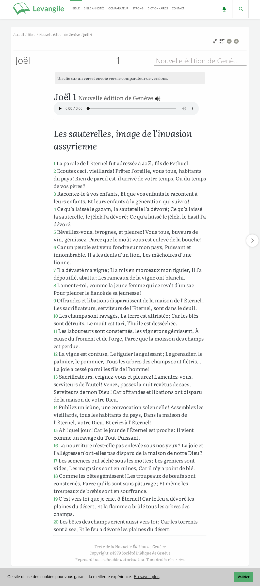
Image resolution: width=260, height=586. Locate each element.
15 (56, 430)
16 (56, 445)
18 (56, 475)
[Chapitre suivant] (252, 240)
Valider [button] (243, 577)
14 (56, 407)
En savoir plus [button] (146, 577)
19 (56, 498)
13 (56, 376)
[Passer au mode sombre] (224, 9)
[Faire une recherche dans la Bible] (241, 9)
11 (55, 331)
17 (55, 460)
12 (56, 353)
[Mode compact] (215, 42)
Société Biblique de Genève (146, 553)
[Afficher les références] (222, 42)
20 (56, 521)
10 (56, 315)
